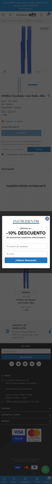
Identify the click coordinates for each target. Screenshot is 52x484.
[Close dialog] (47, 218)
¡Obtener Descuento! (26, 260)
